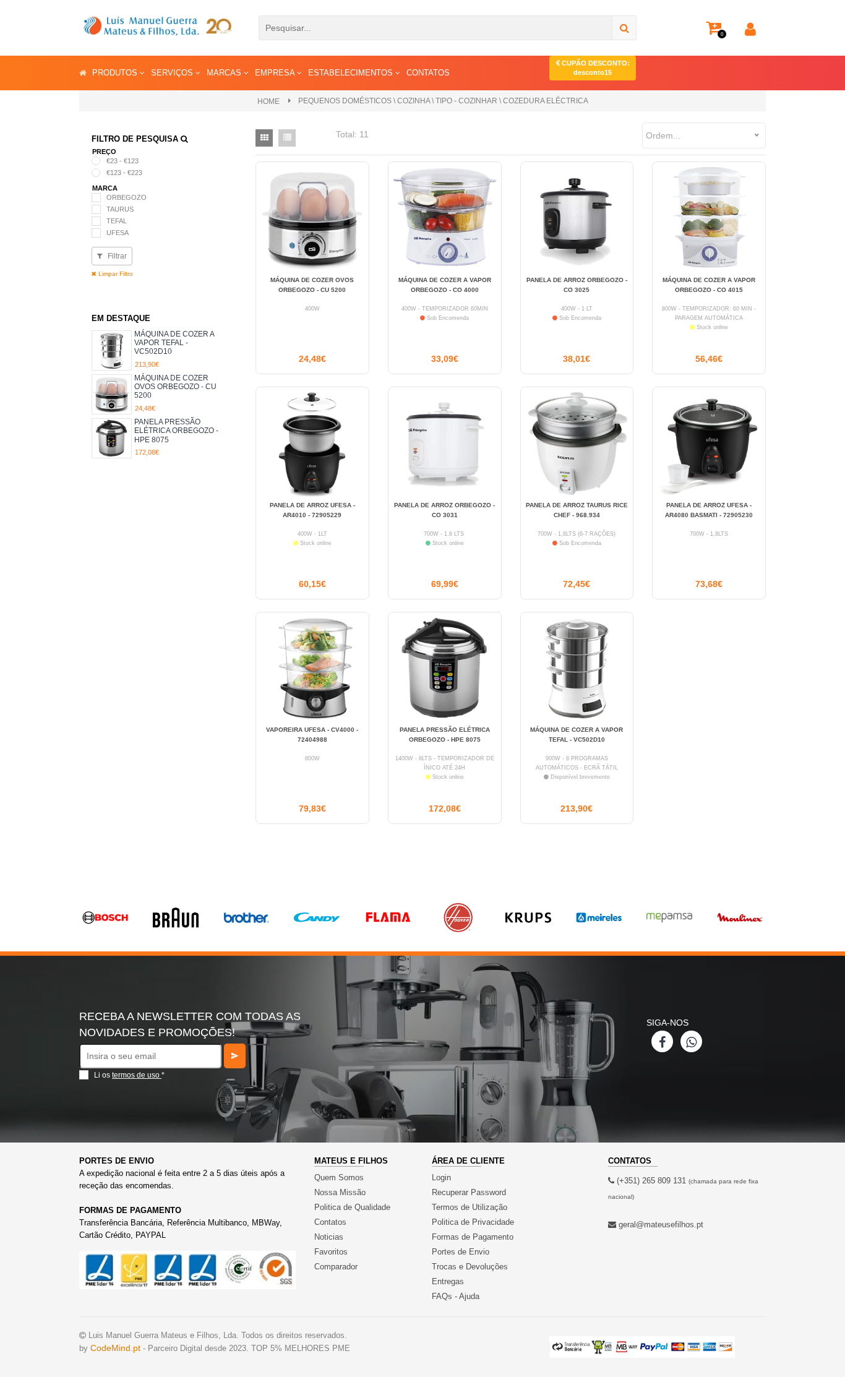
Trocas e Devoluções (470, 1266)
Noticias (328, 1237)
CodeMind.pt (115, 1348)
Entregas (448, 1281)
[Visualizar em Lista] (287, 138)
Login (441, 1177)
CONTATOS (428, 72)
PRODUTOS (116, 72)
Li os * (129, 1075)
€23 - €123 (122, 161)
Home (268, 101)
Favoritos (331, 1251)
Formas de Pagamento (472, 1237)
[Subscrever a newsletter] (235, 1056)
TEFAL (116, 221)
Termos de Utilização (469, 1207)
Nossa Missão (340, 1192)
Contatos (330, 1222)
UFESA (117, 232)
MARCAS (225, 72)
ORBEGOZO (126, 197)
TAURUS (120, 209)
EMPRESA (276, 72)
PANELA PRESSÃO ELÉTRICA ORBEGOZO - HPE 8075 (176, 431)
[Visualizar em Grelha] (264, 138)
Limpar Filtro (115, 273)
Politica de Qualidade (352, 1207)
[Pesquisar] (624, 27)
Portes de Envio (460, 1251)
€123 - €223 (124, 172)
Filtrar (116, 256)
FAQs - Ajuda (455, 1296)
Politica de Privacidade (473, 1222)
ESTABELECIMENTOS (351, 72)
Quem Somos (339, 1177)
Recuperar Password (469, 1192)
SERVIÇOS (173, 72)
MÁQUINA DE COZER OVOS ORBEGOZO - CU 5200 (175, 387)
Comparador (336, 1266)
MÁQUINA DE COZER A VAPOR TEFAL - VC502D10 (174, 343)
